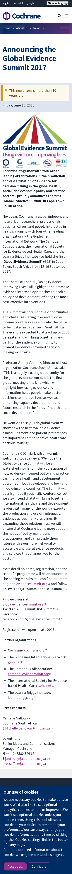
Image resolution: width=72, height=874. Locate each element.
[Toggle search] (59, 16)
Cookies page (50, 854)
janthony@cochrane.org (23, 758)
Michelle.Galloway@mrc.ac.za (27, 728)
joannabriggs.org (21, 697)
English (6, 3)
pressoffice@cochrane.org (22, 763)
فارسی (30, 3)
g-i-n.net (14, 662)
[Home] (21, 16)
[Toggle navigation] (66, 16)
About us (22, 28)
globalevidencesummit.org (27, 583)
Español (18, 3)
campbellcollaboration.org (28, 674)
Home (6, 28)
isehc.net (45, 685)
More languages (59, 3)
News (36, 28)
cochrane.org (34, 650)
